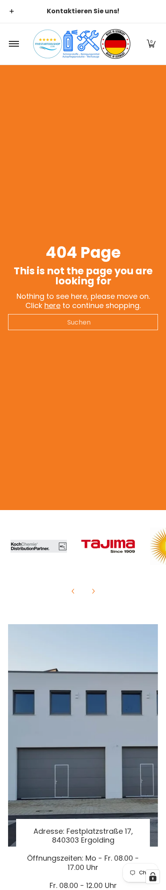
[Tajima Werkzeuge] (108, 546)
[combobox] (83, 322)
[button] (151, 44)
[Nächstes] (93, 591)
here (52, 305)
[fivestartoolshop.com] (81, 44)
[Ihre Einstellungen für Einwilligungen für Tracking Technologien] (153, 877)
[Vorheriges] (73, 591)
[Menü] (13, 44)
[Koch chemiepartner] (39, 546)
